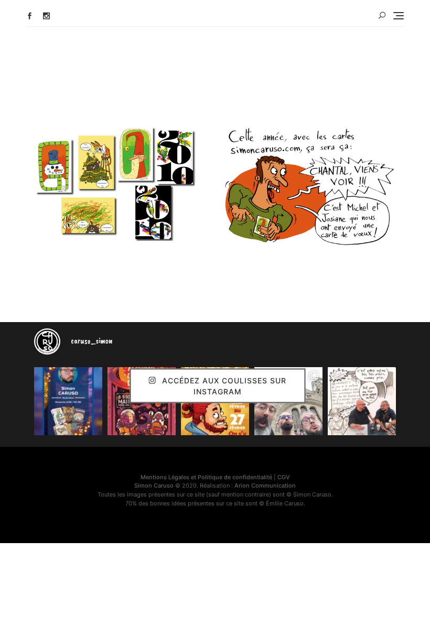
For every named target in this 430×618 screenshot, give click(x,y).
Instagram (46, 16)
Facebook (29, 16)
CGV (283, 477)
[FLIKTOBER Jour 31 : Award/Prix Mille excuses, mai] (362, 401)
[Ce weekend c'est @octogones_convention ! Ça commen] (68, 401)
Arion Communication (265, 485)
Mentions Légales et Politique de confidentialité (206, 477)
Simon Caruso (154, 485)
